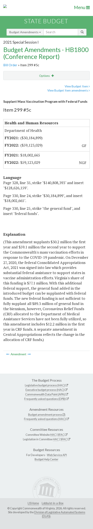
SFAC (61, 434)
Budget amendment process (45, 414)
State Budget (46, 21)
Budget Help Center (46, 459)
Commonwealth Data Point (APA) (45, 394)
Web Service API (57, 455)
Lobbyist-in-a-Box (52, 503)
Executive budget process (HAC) (45, 390)
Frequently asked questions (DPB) (45, 399)
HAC (53, 434)
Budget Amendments (24, 32)
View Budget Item (77, 86)
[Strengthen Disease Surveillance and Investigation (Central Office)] (29, 354)
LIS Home (33, 503)
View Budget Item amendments (68, 90)
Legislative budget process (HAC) (45, 385)
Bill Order (10, 65)
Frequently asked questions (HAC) (45, 419)
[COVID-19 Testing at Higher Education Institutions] (8, 354)
